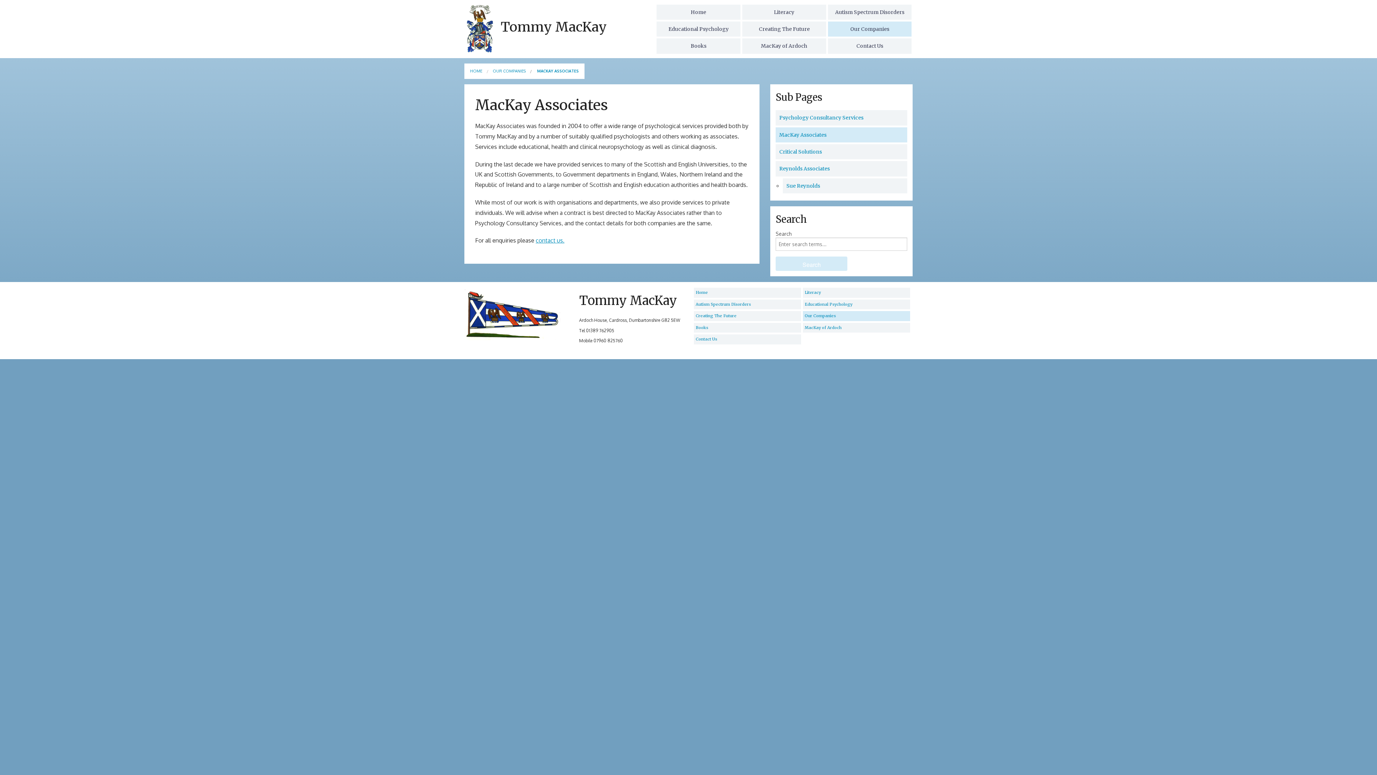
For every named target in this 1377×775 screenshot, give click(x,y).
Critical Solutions (800, 152)
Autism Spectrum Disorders (869, 12)
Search (784, 234)
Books (698, 46)
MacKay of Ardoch (784, 46)
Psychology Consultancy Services (821, 117)
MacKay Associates (803, 135)
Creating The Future (784, 29)
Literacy (784, 12)
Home (698, 12)
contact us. (550, 240)
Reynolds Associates (804, 168)
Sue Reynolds (803, 186)
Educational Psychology (698, 29)
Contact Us (869, 46)
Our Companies (869, 29)
